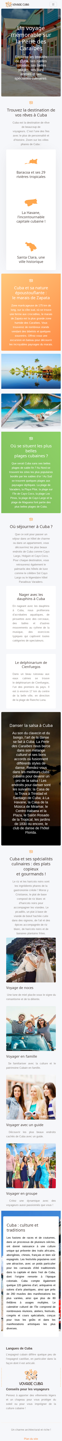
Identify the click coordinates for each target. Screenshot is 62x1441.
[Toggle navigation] (53, 4)
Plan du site (31, 1438)
